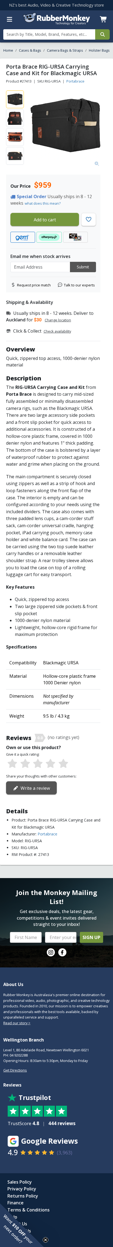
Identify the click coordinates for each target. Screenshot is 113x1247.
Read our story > (16, 1022)
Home (8, 50)
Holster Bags (99, 50)
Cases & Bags (30, 50)
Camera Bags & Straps (65, 50)
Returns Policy (22, 1196)
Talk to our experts (79, 285)
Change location (58, 320)
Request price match (34, 285)
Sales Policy (19, 1182)
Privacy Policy (21, 1189)
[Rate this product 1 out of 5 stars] (12, 763)
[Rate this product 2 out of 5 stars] (25, 763)
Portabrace (75, 81)
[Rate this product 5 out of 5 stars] (63, 763)
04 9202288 (19, 1055)
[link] (51, 952)
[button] (22, 1225)
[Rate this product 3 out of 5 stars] (38, 763)
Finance (15, 1203)
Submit (83, 266)
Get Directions (15, 1070)
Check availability (57, 331)
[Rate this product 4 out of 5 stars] (50, 763)
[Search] (102, 34)
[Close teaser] (45, 1240)
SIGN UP (91, 937)
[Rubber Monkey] (56, 23)
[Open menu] (9, 19)
